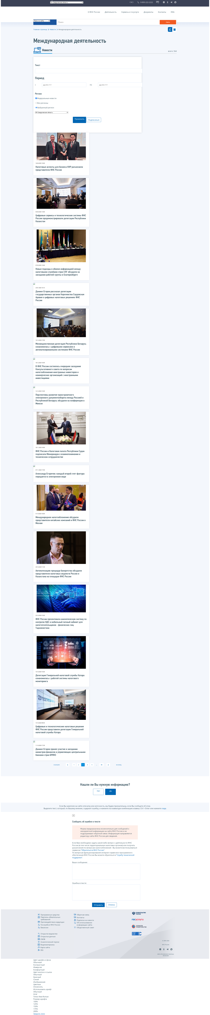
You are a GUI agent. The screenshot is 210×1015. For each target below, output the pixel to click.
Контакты (162, 12)
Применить (79, 119)
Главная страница (40, 29)
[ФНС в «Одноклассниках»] (167, 2)
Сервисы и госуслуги (130, 12)
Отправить (98, 905)
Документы (148, 12)
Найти (168, 22)
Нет (98, 791)
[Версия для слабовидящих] (132, 2)
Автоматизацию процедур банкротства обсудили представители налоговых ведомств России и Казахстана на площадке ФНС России (59, 574)
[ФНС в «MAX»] (175, 2)
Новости (53, 29)
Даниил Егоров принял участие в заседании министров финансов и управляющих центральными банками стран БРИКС (60, 752)
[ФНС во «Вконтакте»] (163, 2)
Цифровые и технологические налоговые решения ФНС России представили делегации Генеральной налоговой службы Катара (60, 729)
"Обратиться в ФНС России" (92, 850)
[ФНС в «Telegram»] (171, 2)
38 (101, 765)
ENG (172, 12)
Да (110, 791)
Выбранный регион (45, 107)
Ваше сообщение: (80, 862)
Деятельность (110, 12)
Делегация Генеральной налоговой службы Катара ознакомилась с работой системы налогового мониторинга (60, 678)
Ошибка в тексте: (79, 883)
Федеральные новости (46, 98)
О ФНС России (94, 12)
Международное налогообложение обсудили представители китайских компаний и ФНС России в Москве (61, 520)
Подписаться (93, 120)
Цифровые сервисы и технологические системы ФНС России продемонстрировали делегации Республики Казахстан (61, 218)
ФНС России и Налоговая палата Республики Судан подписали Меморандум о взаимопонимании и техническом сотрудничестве (60, 454)
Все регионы (42, 103)
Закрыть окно (39, 1014)
